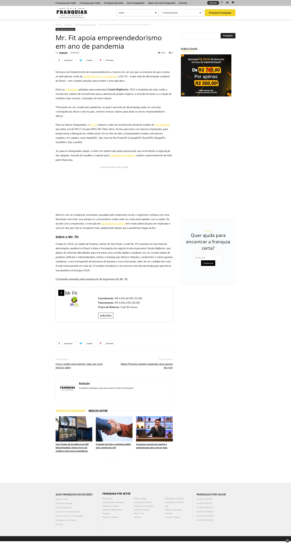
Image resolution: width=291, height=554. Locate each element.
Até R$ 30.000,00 (204, 503)
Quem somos (62, 499)
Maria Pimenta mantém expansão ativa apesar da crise (147, 366)
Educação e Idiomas (111, 506)
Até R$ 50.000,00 (204, 507)
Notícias (68, 24)
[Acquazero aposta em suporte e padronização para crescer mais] (154, 429)
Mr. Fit (93, 124)
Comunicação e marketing (113, 502)
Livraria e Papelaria (142, 510)
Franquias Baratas (113, 2)
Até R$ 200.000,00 (205, 515)
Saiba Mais (105, 315)
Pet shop (168, 513)
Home (58, 24)
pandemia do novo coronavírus (100, 76)
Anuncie (183, 2)
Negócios (106, 513)
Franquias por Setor (66, 2)
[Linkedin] (227, 2)
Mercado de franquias (85, 24)
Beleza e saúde (140, 499)
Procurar (220, 12)
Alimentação (107, 499)
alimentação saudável (113, 223)
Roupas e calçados (110, 517)
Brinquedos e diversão (174, 499)
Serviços (137, 517)
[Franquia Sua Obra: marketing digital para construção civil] (114, 429)
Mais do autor (98, 410)
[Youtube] (232, 2)
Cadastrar (208, 263)
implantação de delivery (123, 155)
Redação (63, 52)
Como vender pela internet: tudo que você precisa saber (79, 366)
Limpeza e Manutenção (112, 510)
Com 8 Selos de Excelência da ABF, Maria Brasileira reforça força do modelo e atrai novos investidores (72, 447)
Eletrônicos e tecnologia (143, 506)
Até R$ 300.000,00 (205, 520)
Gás (167, 506)
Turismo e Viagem (172, 517)
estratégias (72, 89)
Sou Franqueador (136, 2)
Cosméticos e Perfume (174, 502)
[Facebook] (221, 2)
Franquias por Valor (90, 2)
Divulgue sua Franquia (66, 520)
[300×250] (206, 75)
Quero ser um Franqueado (161, 2)
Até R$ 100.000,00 (205, 511)
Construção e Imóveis (143, 502)
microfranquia (162, 124)
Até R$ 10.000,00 (204, 499)
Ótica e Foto (139, 513)
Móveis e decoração (173, 510)
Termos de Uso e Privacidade (69, 515)
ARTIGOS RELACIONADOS (70, 410)
